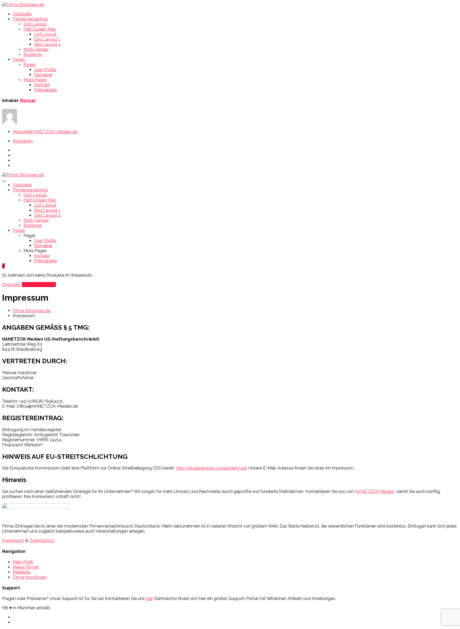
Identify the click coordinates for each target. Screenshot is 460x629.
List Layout (45, 34)
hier (149, 598)
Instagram (23, 141)
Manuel (28, 100)
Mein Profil (23, 562)
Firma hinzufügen (39, 284)
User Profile (45, 69)
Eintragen (11, 284)
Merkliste (21, 572)
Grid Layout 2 (47, 44)
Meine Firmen (26, 567)
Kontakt (42, 84)
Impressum (13, 540)
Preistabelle (45, 89)
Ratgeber (43, 74)
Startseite (22, 14)
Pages (19, 59)
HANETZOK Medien (375, 491)
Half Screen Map (39, 29)
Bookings (32, 54)
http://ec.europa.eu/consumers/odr (211, 468)
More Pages (35, 79)
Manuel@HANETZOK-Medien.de (45, 131)
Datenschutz (42, 540)
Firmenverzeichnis (30, 19)
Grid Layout (35, 24)
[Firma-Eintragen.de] (23, 4)
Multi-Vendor (36, 49)
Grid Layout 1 (47, 39)
